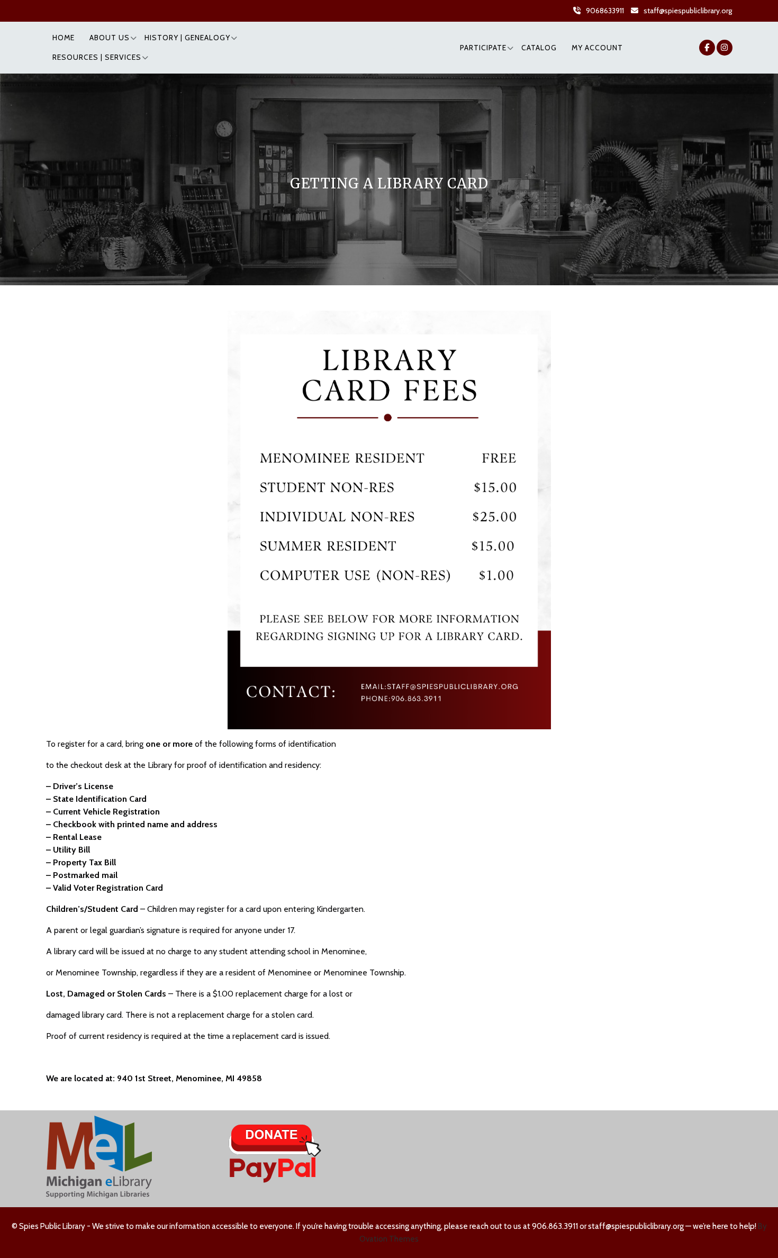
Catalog (539, 47)
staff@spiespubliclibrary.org (688, 10)
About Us (109, 37)
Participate (483, 47)
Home (63, 37)
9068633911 (605, 10)
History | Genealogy (187, 37)
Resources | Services (96, 57)
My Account (597, 47)
